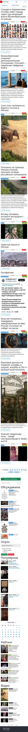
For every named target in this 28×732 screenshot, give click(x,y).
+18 (24, 332)
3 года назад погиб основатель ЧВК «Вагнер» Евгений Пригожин (14, 510)
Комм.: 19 (24, 444)
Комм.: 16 (24, 372)
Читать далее (5, 52)
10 (2, 632)
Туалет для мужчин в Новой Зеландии (14, 596)
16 (19, 632)
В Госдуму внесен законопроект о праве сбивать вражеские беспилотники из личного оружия (10, 673)
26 (8, 636)
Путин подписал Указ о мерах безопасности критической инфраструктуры (14, 493)
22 (16, 634)
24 (2, 636)
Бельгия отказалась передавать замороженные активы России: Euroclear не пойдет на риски (13, 323)
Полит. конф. (10, 725)
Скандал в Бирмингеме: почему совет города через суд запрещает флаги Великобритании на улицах (13, 14)
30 (19, 636)
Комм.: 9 (24, 249)
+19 (24, 114)
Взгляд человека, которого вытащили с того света (14, 704)
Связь (16, 725)
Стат (4, 725)
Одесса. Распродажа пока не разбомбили (13, 720)
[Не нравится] (26, 22)
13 (10, 632)
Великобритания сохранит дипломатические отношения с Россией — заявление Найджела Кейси (13, 61)
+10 (24, 222)
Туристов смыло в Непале (13, 708)
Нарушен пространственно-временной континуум (14, 563)
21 (13, 634)
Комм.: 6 (24, 221)
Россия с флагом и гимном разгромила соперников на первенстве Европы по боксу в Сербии (14, 680)
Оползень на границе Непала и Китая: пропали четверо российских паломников (13, 171)
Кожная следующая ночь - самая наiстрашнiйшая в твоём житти (14, 714)
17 (2, 634)
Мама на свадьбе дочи (14, 609)
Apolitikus (13, 21)
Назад (16, 472)
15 (16, 632)
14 (13, 632)
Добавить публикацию (10, 479)
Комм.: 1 (24, 113)
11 (5, 632)
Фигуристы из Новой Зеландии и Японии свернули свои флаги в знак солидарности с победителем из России (10, 666)
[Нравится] (22, 22)
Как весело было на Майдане (14, 567)
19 (8, 634)
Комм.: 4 (23, 331)
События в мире (4, 23)
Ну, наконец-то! (13, 581)
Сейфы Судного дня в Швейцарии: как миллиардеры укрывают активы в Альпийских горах (10, 504)
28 (13, 636)
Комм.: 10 (24, 275)
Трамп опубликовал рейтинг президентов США (14, 524)
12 (8, 632)
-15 (24, 373)
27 (10, 636)
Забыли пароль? (15, 5)
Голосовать (4, 554)
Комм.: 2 (23, 177)
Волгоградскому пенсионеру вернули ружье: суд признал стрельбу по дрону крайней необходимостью (14, 648)
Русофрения (7, 272)
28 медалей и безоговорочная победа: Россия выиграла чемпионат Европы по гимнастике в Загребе (14, 657)
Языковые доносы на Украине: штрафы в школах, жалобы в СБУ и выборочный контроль (14, 366)
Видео (2, 114)
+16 (24, 445)
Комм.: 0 (23, 21)
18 (5, 634)
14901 (10, 472)
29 (16, 636)
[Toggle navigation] (25, 2)
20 (10, 634)
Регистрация (4, 5)
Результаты (11, 554)
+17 (24, 276)
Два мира (16, 534)
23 (19, 634)
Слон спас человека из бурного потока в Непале (13, 690)
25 (5, 636)
